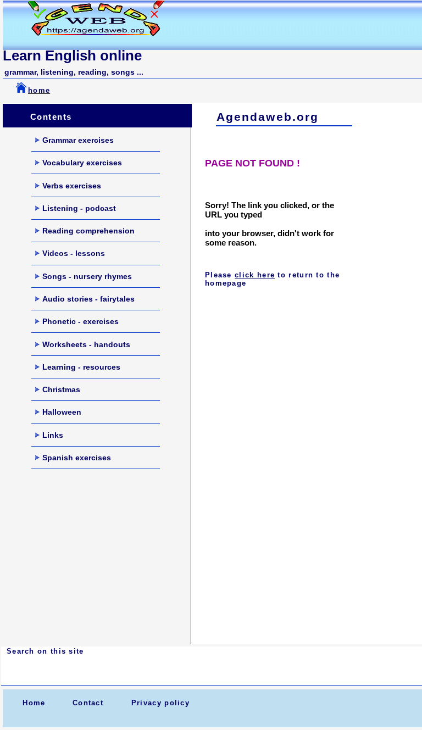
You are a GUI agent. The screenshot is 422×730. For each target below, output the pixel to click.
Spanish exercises (76, 457)
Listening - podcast (79, 208)
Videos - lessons (73, 253)
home (39, 90)
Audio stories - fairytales (88, 298)
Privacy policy (160, 703)
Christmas (61, 389)
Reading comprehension (88, 230)
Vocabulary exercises (82, 162)
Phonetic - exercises (80, 321)
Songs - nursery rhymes (87, 276)
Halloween (61, 412)
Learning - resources (81, 367)
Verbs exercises (71, 185)
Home (34, 703)
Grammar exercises (78, 140)
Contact (88, 703)
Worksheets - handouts (86, 344)
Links (52, 435)
